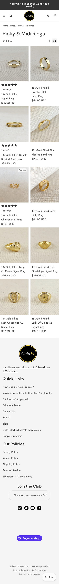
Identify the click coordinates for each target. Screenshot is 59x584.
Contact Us (9, 411)
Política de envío (39, 570)
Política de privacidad (39, 566)
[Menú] (4, 16)
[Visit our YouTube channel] (32, 508)
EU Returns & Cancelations (17, 476)
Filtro (9, 41)
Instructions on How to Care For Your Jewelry (27, 393)
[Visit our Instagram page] (20, 508)
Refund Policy (10, 458)
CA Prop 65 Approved (15, 399)
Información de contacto (29, 574)
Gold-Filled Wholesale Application (22, 430)
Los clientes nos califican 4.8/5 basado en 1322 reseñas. (26, 369)
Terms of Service (11, 470)
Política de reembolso (19, 566)
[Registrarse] (45, 495)
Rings (12, 25)
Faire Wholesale (11, 405)
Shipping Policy (11, 464)
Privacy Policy (10, 452)
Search (6, 417)
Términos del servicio (21, 570)
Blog (5, 424)
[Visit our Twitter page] (26, 508)
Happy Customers (12, 436)
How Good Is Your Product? (18, 387)
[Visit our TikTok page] (39, 508)
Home (5, 25)
